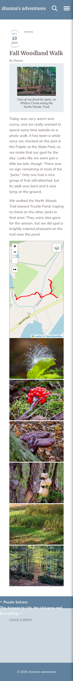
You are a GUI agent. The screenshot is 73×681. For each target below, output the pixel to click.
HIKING (28, 31)
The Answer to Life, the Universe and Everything (31, 610)
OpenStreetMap (54, 336)
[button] (66, 8)
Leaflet (38, 336)
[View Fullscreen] (15, 261)
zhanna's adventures (24, 8)
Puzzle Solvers (16, 602)
